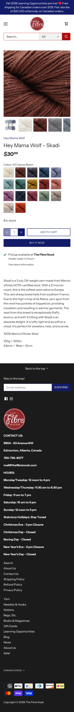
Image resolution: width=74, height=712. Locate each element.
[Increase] (21, 232)
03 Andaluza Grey (32, 172)
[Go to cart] (66, 24)
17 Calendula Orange (20, 208)
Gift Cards (10, 626)
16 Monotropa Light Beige (9, 208)
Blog (7, 637)
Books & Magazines (17, 620)
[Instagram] (11, 398)
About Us (10, 568)
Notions (9, 610)
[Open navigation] (6, 23)
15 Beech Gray (56, 196)
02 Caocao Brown (20, 172)
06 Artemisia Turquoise (9, 184)
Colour (7, 164)
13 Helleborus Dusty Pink (32, 196)
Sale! (7, 653)
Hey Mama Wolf (14, 138)
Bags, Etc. (10, 615)
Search (8, 563)
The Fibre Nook (35, 702)
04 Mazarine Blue (44, 172)
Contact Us (11, 574)
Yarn (7, 599)
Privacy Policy (13, 590)
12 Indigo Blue (20, 196)
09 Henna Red (44, 184)
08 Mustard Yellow (32, 184)
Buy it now (36, 242)
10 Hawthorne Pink (56, 184)
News (7, 642)
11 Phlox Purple (9, 196)
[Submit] (66, 36)
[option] (37, 83)
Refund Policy (13, 584)
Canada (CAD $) (13, 670)
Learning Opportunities (19, 631)
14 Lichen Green (44, 196)
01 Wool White (9, 172)
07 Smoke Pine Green (20, 184)
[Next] (65, 83)
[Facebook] (6, 398)
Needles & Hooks (15, 604)
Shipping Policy (14, 579)
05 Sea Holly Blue (56, 172)
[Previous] (8, 83)
